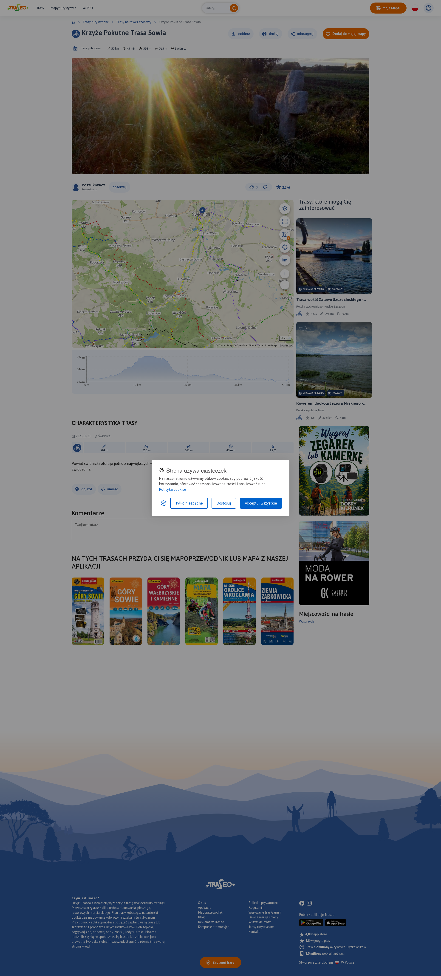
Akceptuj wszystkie (261, 503)
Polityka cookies (173, 489)
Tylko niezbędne (189, 503)
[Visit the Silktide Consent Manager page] (164, 503)
